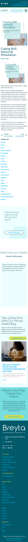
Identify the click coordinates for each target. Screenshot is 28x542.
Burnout (3, 156)
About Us (4, 510)
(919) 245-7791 (23, 5)
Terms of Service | (11, 540)
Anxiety (4, 487)
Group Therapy (5, 169)
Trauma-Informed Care (7, 196)
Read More (4, 379)
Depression (4, 164)
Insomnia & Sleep (6, 494)
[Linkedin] (5, 3)
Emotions (3, 199)
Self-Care (3, 188)
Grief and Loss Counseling (8, 502)
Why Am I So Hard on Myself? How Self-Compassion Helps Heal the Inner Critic (14, 367)
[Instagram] (3, 3)
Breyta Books (4, 153)
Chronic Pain (5, 499)
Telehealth (4, 470)
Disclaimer (18, 540)
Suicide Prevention (6, 194)
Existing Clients (15, 5)
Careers (25, 2)
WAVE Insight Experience (21, 3)
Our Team (4, 516)
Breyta (3, 145)
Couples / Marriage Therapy (9, 462)
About (4, 508)
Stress (2, 191)
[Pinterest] (7, 3)
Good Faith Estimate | (18, 538)
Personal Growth (6, 459)
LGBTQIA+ (3, 177)
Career (3, 158)
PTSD (2, 180)
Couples (3, 161)
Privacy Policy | (8, 538)
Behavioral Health (6, 150)
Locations (4, 513)
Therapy (3, 142)
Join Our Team (5, 175)
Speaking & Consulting (7, 476)
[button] (26, 10)
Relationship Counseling (8, 497)
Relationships (4, 186)
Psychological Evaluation (8, 467)
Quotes (3, 183)
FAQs (3, 527)
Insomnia (3, 172)
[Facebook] (1, 3)
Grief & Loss (4, 166)
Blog (21, 2)
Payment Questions (7, 524)
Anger (2, 147)
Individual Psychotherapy (8, 457)
